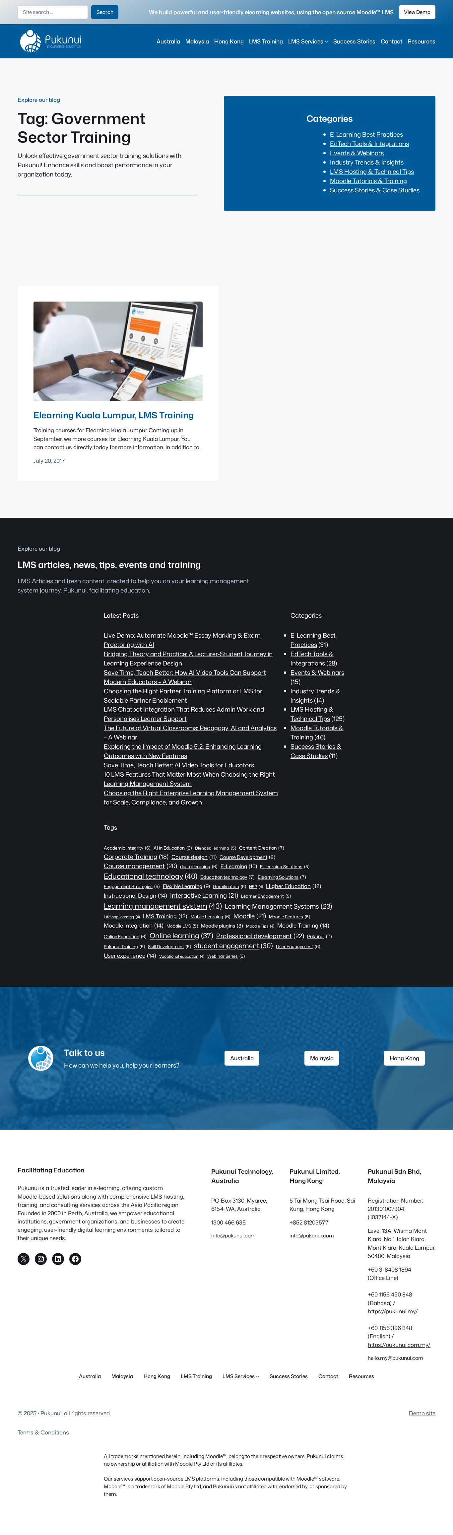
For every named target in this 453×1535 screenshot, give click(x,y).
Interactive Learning (204, 895)
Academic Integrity (127, 848)
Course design (194, 857)
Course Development (247, 857)
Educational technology (150, 876)
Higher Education (293, 886)
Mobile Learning (210, 916)
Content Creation (261, 848)
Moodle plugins (222, 925)
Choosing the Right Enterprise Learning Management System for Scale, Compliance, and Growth (191, 797)
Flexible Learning (186, 886)
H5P (256, 886)
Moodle (249, 916)
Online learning (181, 936)
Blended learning (215, 848)
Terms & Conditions (43, 1432)
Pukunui (319, 936)
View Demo (417, 12)
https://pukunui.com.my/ (399, 1345)
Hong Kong (404, 1058)
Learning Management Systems (278, 906)
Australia (242, 1058)
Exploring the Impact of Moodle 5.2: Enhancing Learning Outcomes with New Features (183, 751)
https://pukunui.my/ (393, 1311)
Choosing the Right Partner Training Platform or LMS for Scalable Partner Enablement (183, 696)
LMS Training (165, 916)
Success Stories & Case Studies (375, 190)
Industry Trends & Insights (367, 162)
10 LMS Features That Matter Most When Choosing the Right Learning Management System (189, 779)
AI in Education (173, 848)
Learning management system (163, 906)
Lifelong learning (122, 917)
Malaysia (322, 1058)
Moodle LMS (182, 926)
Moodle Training (303, 925)
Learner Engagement (266, 896)
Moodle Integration (133, 925)
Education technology (227, 877)
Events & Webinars (357, 153)
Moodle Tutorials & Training (368, 180)
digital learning (199, 866)
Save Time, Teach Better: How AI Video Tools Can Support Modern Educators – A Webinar (185, 677)
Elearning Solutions (282, 877)
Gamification (229, 886)
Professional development (260, 935)
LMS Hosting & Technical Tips (372, 171)
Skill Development (169, 946)
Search (105, 12)
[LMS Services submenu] (326, 41)
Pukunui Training (124, 946)
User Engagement (298, 946)
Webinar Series (226, 956)
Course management (140, 866)
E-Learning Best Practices (366, 134)
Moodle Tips (260, 926)
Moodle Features (289, 917)
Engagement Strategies (132, 886)
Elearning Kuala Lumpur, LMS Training (113, 415)
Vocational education (181, 956)
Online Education (125, 936)
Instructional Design (135, 895)
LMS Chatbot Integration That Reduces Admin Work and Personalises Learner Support (184, 714)
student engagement (233, 945)
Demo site (422, 1413)
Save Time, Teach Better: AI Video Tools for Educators (179, 765)
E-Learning (239, 866)
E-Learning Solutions (284, 867)
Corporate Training (136, 856)
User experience (130, 955)
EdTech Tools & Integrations (369, 143)
